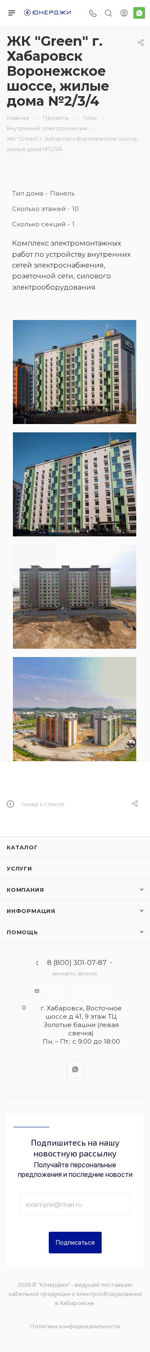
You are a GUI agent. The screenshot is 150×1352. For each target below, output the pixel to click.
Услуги (19, 868)
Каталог (22, 847)
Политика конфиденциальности (75, 1326)
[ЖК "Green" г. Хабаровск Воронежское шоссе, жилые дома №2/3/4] (74, 372)
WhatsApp (139, 13)
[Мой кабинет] (124, 14)
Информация (31, 911)
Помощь (22, 932)
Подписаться (75, 1242)
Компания (25, 889)
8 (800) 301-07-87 (77, 963)
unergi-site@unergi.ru (81, 991)
